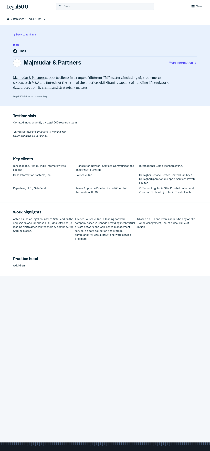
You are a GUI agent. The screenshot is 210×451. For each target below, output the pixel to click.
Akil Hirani (107, 82)
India (31, 19)
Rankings (18, 19)
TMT (40, 19)
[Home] (29, 6)
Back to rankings (26, 34)
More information (181, 63)
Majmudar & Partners (52, 63)
